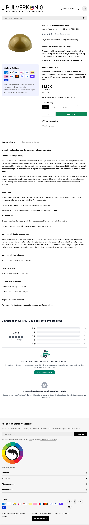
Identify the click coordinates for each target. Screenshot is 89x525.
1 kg (45, 107)
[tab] (8, 143)
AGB (30, 440)
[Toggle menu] (3, 8)
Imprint (34, 514)
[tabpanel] (44, 227)
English (4, 499)
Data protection (45, 514)
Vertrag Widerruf (40, 518)
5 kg (74, 107)
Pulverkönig (52, 29)
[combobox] (44, 18)
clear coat (29, 247)
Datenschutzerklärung (48, 440)
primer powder (20, 242)
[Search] (84, 18)
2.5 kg (65, 107)
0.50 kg (55, 107)
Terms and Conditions (61, 514)
